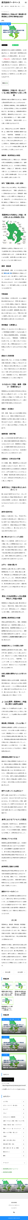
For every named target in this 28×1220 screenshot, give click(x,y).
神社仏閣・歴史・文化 (5, 23)
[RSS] (14, 1212)
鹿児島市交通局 (7, 1172)
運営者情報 (14, 1202)
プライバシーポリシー (14, 1205)
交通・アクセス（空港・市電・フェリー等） (11, 1019)
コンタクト (14, 1208)
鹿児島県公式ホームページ (10, 1169)
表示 (6, 83)
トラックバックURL (5, 1083)
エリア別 (5, 1054)
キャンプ (5, 1037)
